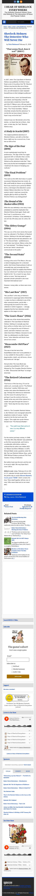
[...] (29, 525)
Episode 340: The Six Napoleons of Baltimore (16, 784)
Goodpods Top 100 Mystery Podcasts (18, 703)
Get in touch (27, 765)
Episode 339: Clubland (10, 800)
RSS (21, 1)
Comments (18, 771)
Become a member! (9, 689)
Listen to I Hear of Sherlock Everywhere (18, 753)
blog (7, 497)
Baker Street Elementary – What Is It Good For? (17, 788)
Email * (9, 656)
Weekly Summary (19, 669)
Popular (8, 771)
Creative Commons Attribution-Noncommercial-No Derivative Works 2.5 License (17, 887)
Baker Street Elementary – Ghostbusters (15, 781)
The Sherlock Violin (9, 791)
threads (18, 1)
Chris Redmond (13, 44)
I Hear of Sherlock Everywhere (18, 8)
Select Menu (4, 21)
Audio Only (16, 672)
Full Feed (16, 666)
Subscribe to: (11, 663)
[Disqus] (18, 588)
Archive (28, 771)
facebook (15, 1)
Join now (18, 676)
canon (12, 497)
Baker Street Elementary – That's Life (14, 803)
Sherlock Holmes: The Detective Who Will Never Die (16, 37)
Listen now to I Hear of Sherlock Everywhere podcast (18, 706)
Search (32, 21)
